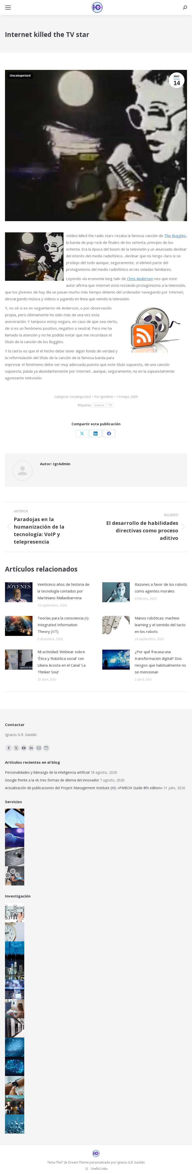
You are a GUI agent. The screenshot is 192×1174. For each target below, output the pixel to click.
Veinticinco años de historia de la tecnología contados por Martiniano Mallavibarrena (64, 591)
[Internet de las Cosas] (14, 1085)
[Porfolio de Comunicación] (14, 837)
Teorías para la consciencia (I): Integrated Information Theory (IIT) (63, 624)
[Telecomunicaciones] (14, 989)
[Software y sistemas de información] (14, 1008)
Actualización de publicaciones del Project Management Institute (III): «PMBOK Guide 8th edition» (83, 787)
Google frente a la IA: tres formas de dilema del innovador (52, 780)
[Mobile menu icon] (8, 7)
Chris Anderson (140, 278)
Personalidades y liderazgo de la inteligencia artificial (47, 772)
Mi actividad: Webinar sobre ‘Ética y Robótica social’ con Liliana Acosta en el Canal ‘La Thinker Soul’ (62, 661)
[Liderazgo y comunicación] (14, 1104)
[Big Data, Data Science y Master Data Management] (14, 1047)
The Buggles (175, 235)
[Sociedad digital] (14, 951)
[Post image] (18, 592)
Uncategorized (20, 75)
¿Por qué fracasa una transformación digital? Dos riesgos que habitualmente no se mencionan (160, 661)
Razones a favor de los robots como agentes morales (161, 587)
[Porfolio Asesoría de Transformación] (14, 875)
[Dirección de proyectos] (14, 931)
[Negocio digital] (14, 970)
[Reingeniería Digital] (14, 912)
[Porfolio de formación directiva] (14, 856)
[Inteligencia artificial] (14, 1066)
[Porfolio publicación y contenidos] (14, 818)
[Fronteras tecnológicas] (14, 1124)
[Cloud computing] (14, 1027)
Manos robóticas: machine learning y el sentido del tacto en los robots (160, 624)
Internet (99, 405)
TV (110, 405)
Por (103, 397)
